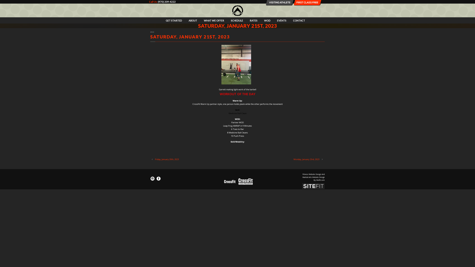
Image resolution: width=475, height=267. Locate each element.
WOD (267, 20)
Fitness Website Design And (313, 174)
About (193, 20)
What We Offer (214, 20)
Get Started (174, 20)
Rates (253, 20)
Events (281, 20)
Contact (299, 20)
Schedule (237, 20)
